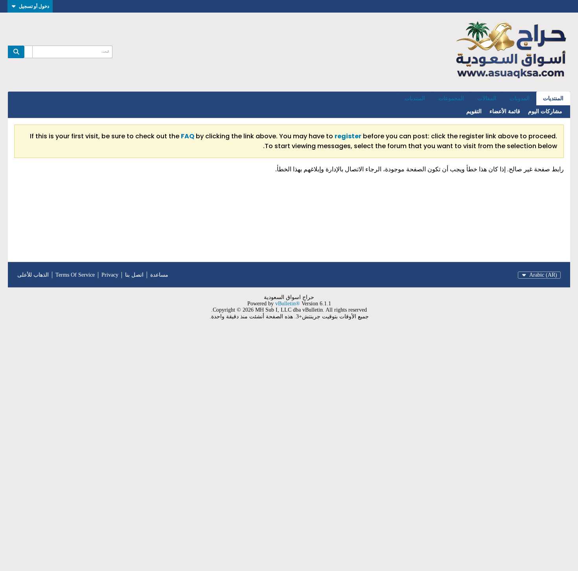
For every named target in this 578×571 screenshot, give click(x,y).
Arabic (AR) (543, 275)
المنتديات (553, 98)
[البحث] (16, 52)
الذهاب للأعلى (33, 275)
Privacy (109, 275)
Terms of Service (75, 275)
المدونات (520, 98)
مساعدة (159, 275)
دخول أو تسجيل (34, 6)
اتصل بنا (134, 275)
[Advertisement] (342, 450)
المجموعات (451, 98)
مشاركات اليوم (545, 111)
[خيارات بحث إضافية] (28, 52)
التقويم (474, 111)
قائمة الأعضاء (505, 111)
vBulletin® (287, 304)
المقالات (486, 98)
